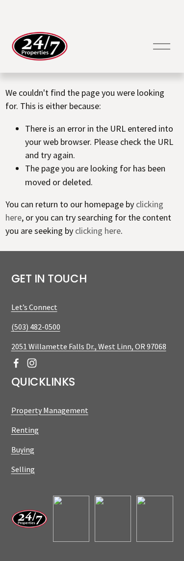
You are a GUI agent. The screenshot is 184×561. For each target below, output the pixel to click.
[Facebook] (16, 363)
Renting (25, 430)
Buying (22, 449)
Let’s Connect (34, 307)
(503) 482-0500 (35, 327)
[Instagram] (32, 363)
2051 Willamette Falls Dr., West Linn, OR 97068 (88, 346)
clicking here (98, 230)
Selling (23, 469)
